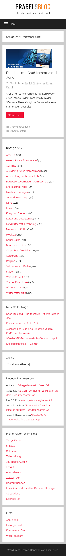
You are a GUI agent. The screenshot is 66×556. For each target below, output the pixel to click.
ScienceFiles (13, 498)
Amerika (11, 155)
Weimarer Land (15, 287)
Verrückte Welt (14, 277)
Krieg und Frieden (16, 213)
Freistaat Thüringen (17, 192)
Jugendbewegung (20, 126)
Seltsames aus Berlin (18, 266)
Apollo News (13, 472)
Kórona (10, 208)
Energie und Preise (16, 186)
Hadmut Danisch (15, 483)
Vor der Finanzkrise (17, 282)
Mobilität (11, 234)
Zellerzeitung (13, 456)
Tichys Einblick (14, 440)
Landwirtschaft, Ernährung (21, 224)
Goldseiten (12, 451)
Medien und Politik (16, 229)
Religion (10, 261)
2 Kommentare (18, 131)
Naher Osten (13, 239)
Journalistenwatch (16, 461)
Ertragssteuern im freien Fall (22, 323)
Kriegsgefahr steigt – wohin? (22, 343)
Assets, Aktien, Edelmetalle (21, 160)
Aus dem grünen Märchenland (23, 170)
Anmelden (12, 520)
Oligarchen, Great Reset (19, 250)
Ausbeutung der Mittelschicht (22, 176)
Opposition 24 (14, 493)
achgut (10, 467)
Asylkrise (11, 165)
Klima (9, 202)
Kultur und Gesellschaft (19, 218)
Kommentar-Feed (16, 530)
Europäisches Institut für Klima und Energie (30, 488)
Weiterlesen (14, 115)
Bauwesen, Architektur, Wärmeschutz (27, 181)
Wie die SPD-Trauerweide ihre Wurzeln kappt (31, 338)
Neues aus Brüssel (16, 245)
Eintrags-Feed (14, 525)
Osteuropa (12, 255)
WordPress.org (14, 535)
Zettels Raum (13, 477)
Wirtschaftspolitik (16, 292)
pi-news (10, 445)
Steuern (10, 271)
